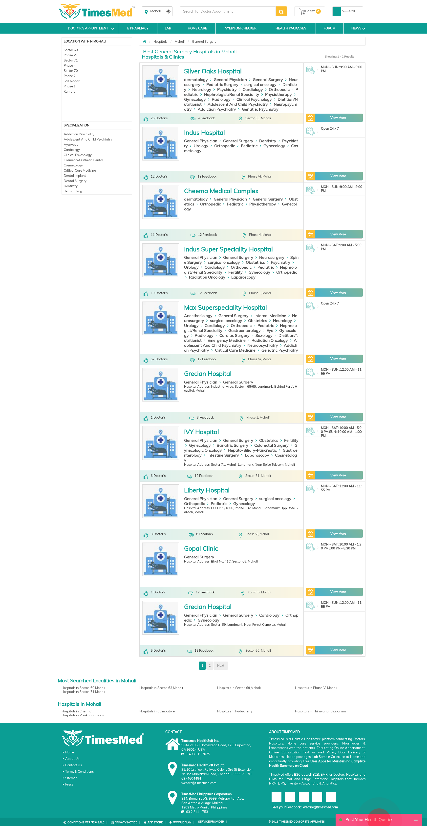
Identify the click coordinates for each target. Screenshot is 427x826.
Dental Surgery (75, 181)
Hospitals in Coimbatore (157, 711)
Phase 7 (70, 76)
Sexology (264, 335)
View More (338, 118)
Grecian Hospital (208, 373)
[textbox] (228, 11)
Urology (201, 145)
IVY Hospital (201, 432)
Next (220, 665)
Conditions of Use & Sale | (87, 822)
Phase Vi (70, 55)
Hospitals (160, 41)
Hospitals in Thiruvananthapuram (320, 711)
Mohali (180, 41)
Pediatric (249, 145)
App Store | (157, 822)
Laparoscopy (243, 277)
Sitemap (71, 778)
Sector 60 (71, 50)
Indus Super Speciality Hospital (228, 249)
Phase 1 (70, 86)
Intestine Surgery (223, 455)
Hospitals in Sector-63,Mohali (161, 688)
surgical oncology (260, 84)
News (356, 28)
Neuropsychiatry (262, 345)
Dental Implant (75, 176)
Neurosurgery (271, 257)
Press (69, 784)
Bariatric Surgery (232, 445)
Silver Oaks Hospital (213, 71)
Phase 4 (70, 65)
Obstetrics (255, 262)
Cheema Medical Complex (221, 191)
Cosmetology (73, 165)
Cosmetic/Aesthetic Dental (83, 160)
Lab (168, 28)
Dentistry (71, 186)
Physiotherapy (278, 94)
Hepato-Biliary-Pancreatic (252, 450)
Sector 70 (71, 71)
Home (69, 752)
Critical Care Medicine (80, 170)
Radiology (221, 99)
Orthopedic (279, 89)
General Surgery (204, 41)
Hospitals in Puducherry (235, 711)
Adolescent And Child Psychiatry (88, 139)
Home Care (197, 28)
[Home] (144, 41)
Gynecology (195, 99)
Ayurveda (71, 144)
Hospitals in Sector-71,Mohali (83, 692)
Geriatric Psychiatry (260, 109)
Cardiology (72, 150)
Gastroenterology (244, 330)
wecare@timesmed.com (320, 807)
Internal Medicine (270, 315)
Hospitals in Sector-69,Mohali (239, 688)
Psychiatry (227, 89)
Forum (329, 28)
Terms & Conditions (79, 771)
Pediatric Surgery (222, 84)
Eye (270, 330)
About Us (72, 759)
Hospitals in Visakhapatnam (83, 715)
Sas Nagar (72, 81)
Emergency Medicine (227, 340)
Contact (173, 732)
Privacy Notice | (127, 822)
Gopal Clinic (201, 548)
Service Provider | (212, 821)
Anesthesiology (198, 315)
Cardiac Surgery (234, 335)
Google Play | (183, 822)
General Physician (230, 79)
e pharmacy (138, 28)
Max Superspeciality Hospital (225, 307)
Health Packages (291, 28)
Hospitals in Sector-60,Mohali (83, 688)
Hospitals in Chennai (77, 711)
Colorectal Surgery (271, 445)
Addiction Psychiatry (79, 134)
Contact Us (73, 765)
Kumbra (70, 91)
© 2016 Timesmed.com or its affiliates (297, 821)
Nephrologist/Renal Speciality (231, 94)
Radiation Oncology (207, 277)
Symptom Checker (240, 28)
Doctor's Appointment (88, 28)
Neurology (201, 89)
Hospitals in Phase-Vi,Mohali (316, 688)
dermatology (73, 191)
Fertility (235, 272)
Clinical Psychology (78, 155)
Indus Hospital (204, 132)
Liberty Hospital (207, 490)
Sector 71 (71, 60)
